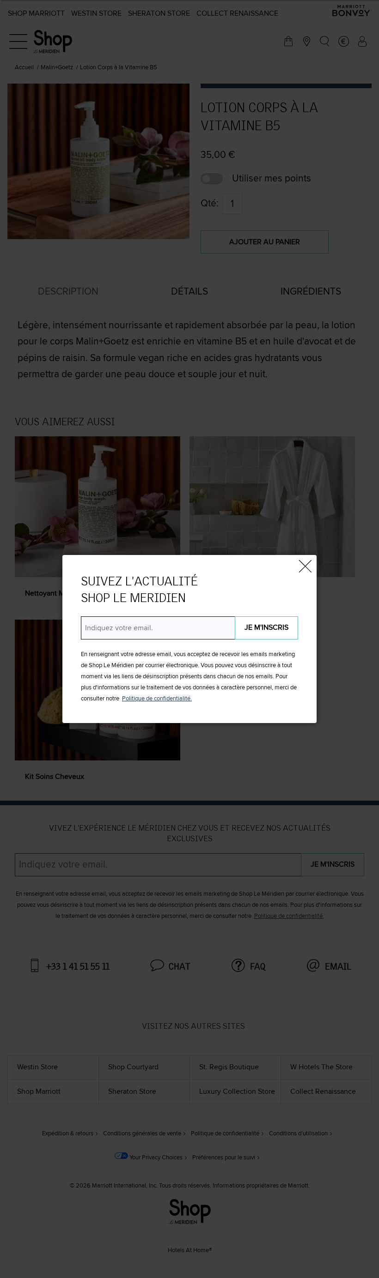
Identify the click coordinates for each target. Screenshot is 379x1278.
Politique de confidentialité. (157, 699)
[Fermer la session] (305, 566)
